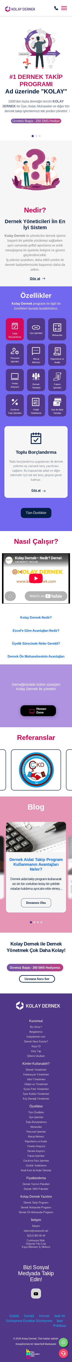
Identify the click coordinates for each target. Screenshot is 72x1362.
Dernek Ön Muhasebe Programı (36, 1212)
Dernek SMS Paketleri (36, 1188)
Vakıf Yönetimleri (36, 1079)
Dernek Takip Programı (36, 1202)
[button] (64, 8)
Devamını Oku (36, 902)
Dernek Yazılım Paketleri (36, 1184)
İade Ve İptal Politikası (59, 1320)
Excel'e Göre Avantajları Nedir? (36, 630)
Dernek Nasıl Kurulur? (36, 1041)
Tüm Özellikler (36, 513)
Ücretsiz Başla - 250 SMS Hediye (36, 121)
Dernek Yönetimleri (36, 1069)
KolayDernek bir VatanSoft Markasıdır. (36, 1344)
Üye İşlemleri (36, 1117)
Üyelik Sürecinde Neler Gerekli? (36, 643)
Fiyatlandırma (36, 1178)
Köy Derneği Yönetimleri (36, 1098)
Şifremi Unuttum (36, 1055)
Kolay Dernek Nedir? (36, 617)
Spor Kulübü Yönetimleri (36, 1093)
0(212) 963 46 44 (36, 1235)
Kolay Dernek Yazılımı (36, 1196)
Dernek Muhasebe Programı (36, 1207)
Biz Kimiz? (36, 1026)
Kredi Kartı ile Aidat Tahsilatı (36, 1170)
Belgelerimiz (36, 1031)
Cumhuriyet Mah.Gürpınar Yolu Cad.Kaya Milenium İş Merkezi (36, 1243)
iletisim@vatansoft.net (36, 1230)
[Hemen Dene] (20, 710)
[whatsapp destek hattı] (63, 1342)
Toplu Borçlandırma (36, 1122)
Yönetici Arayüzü (36, 1146)
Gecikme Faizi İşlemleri (36, 1160)
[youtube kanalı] (36, 1293)
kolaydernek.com (36, 1036)
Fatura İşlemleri (36, 1155)
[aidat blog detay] (36, 836)
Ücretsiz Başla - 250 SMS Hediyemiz (35, 967)
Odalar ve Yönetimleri (36, 1084)
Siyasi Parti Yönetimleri (36, 1089)
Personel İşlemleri (36, 1131)
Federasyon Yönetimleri (36, 1074)
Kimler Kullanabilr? (36, 1063)
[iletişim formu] (56, 7)
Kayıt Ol (36, 1046)
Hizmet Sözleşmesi (44, 1318)
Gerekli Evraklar (29, 1318)
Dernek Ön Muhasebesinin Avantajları (36, 656)
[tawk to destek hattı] (63, 1353)
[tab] (14, 329)
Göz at (35, 279)
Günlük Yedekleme (36, 1165)
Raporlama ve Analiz (36, 1141)
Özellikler (36, 1106)
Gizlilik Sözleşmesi (14, 1318)
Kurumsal (36, 1021)
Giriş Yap (36, 1051)
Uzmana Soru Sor (37, 979)
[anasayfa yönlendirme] (30, 7)
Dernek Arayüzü (36, 1151)
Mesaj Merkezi (36, 1136)
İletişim (36, 1220)
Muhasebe (36, 1126)
